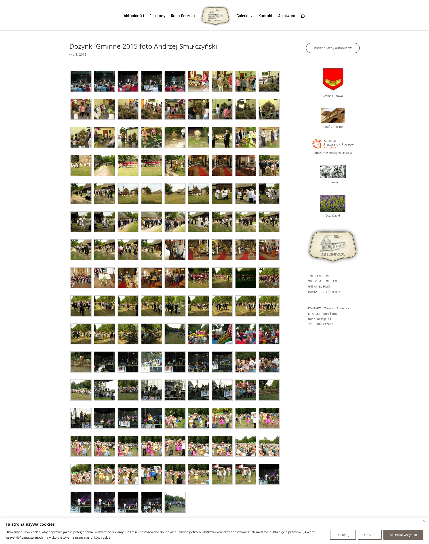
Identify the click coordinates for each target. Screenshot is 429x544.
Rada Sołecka (183, 17)
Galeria (242, 17)
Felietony (157, 17)
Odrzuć (369, 535)
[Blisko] (424, 521)
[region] (214, 530)
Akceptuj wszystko (403, 535)
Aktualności (134, 17)
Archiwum (286, 17)
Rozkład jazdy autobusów (333, 48)
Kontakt (266, 17)
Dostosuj (342, 535)
